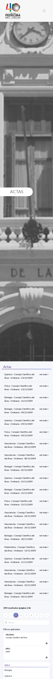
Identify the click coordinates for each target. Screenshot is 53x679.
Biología (8, 670)
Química (8, 676)
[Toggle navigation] (44, 11)
